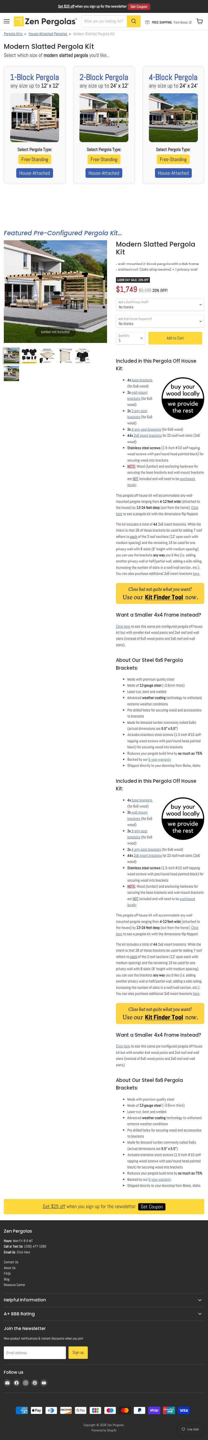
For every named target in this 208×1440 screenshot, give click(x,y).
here (196, 573)
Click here (123, 626)
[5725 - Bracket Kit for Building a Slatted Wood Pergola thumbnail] (47, 356)
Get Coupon (139, 6)
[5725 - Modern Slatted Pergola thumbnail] (11, 356)
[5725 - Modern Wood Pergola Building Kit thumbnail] (82, 356)
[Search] (134, 21)
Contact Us (11, 1262)
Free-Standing (34, 159)
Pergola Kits (13, 33)
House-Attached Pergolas (48, 33)
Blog (6, 1279)
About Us (9, 1268)
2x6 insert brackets (148, 435)
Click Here (23, 1252)
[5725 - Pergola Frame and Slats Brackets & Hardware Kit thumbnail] (65, 356)
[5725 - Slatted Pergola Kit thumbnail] (29, 356)
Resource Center (14, 1284)
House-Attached (34, 173)
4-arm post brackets (146, 429)
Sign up (78, 1352)
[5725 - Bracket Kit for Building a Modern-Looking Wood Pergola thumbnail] (11, 373)
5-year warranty (159, 759)
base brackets (142, 380)
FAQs (7, 1273)
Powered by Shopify (104, 1430)
